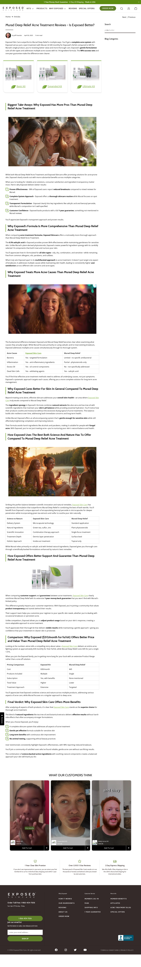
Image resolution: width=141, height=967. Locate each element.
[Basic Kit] (18, 81)
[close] (139, 2)
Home (8, 17)
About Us (63, 912)
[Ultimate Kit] (86, 81)
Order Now (107, 8)
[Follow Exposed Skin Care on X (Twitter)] (75, 951)
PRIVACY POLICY (127, 950)
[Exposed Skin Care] (13, 9)
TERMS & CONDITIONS (110, 950)
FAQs (87, 903)
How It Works (65, 899)
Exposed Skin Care (33, 353)
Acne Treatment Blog (120, 907)
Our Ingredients (67, 903)
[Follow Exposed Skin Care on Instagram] (65, 951)
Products (42, 8)
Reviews (73, 8)
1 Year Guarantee (93, 912)
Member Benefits (118, 899)
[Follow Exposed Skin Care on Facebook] (56, 951)
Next (124, 17)
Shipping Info (91, 907)
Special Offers (87, 8)
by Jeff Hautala (17, 35)
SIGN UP (25, 939)
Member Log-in (92, 899)
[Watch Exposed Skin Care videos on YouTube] (85, 951)
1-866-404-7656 (25, 918)
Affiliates (115, 903)
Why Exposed (56, 8)
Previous (131, 17)
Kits (29, 8)
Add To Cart (27, 848)
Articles (17, 17)
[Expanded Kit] (52, 81)
